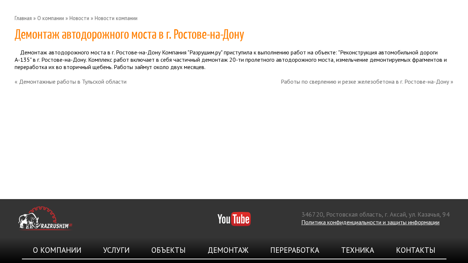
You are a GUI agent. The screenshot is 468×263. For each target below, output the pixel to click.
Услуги (116, 250)
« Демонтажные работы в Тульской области (71, 81)
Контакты (415, 250)
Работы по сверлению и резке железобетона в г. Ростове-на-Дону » (367, 81)
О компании (50, 18)
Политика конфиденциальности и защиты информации (370, 222)
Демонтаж (228, 250)
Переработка (294, 250)
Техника (357, 250)
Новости (79, 18)
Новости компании (116, 18)
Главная (23, 18)
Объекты (168, 250)
